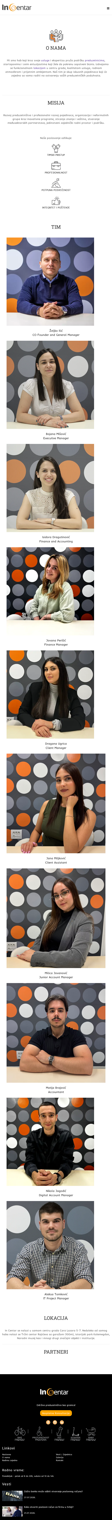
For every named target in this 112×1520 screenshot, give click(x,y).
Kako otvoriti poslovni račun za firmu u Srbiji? (49, 1507)
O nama (6, 1457)
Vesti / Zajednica (64, 1454)
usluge (45, 60)
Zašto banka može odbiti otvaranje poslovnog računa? (53, 1491)
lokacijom (39, 68)
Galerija (59, 1457)
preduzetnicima (94, 60)
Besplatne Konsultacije (56, 1413)
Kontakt (59, 1460)
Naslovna (6, 1454)
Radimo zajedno (9, 1460)
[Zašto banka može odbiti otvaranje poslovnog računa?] (12, 1496)
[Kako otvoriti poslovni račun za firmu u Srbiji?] (12, 1511)
